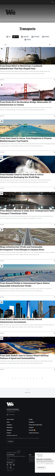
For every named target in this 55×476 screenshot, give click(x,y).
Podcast (28, 39)
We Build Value (11, 414)
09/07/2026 (2, 297)
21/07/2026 (2, 152)
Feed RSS (31, 430)
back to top (27, 392)
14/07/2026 (2, 224)
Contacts (31, 427)
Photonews (36, 36)
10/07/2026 (2, 260)
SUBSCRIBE (10, 441)
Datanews (46, 36)
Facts (16, 36)
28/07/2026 (2, 79)
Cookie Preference (34, 432)
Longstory (26, 36)
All (9, 36)
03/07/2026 (2, 333)
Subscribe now (41, 467)
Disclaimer (31, 422)
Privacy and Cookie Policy (35, 424)
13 (42, 378)
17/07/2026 (2, 188)
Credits (31, 419)
